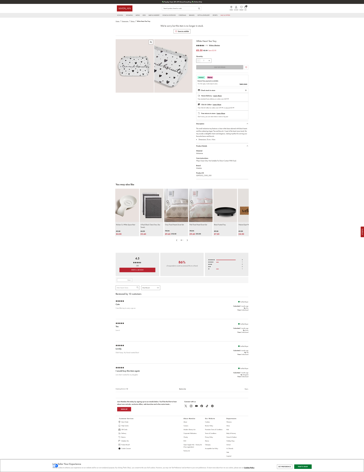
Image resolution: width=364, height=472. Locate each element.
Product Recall (125, 445)
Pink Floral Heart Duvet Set (198, 225)
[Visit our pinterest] (212, 405)
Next (246, 389)
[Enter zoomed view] (151, 42)
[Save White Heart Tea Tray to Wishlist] (176, 31)
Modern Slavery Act (189, 429)
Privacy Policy (209, 437)
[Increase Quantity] (209, 61)
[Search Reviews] (137, 287)
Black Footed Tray (220, 225)
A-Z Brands (229, 448)
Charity (186, 437)
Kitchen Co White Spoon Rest (125, 225)
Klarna (207, 441)
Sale (227, 452)
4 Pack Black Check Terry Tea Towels (150, 226)
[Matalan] (125, 8)
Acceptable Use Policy (211, 448)
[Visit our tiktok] (207, 405)
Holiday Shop (230, 441)
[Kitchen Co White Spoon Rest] (127, 205)
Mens (228, 426)
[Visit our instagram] (191, 405)
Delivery (123, 433)
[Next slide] (187, 240)
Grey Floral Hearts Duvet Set (174, 225)
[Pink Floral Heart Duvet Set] (201, 205)
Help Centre (125, 426)
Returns (123, 437)
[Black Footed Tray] (225, 205)
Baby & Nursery (231, 433)
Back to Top (182, 389)
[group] (119, 232)
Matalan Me (125, 441)
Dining (132, 21)
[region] (182, 465)
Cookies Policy (249, 468)
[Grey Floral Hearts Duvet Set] (176, 205)
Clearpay (207, 445)
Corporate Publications (190, 433)
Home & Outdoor (231, 437)
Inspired (228, 456)
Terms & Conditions (210, 433)
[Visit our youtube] (196, 405)
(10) (207, 45)
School (228, 445)
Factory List (187, 451)
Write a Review (214, 45)
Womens (229, 422)
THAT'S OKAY (303, 467)
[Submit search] (199, 8)
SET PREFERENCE (284, 467)
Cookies (207, 422)
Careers (186, 426)
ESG (185, 441)
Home (117, 21)
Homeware (125, 21)
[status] (203, 61)
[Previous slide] (176, 240)
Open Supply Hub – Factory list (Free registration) (193, 446)
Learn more (243, 84)
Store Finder (124, 422)
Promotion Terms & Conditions (213, 429)
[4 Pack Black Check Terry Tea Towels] (152, 205)
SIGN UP (124, 409)
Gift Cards (124, 429)
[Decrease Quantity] (198, 61)
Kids (227, 429)
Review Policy (209, 426)
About (185, 422)
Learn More (217, 96)
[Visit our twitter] (185, 405)
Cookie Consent (126, 448)
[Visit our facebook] (201, 405)
